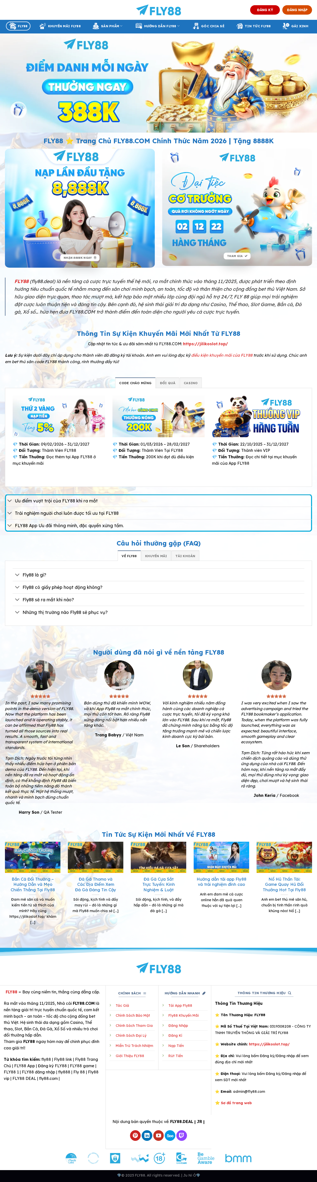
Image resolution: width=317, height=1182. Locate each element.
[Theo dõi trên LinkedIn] (147, 1135)
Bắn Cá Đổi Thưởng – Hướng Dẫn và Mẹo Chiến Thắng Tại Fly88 (33, 884)
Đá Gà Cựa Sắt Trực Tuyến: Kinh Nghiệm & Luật (158, 884)
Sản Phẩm (110, 26)
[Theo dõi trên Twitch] (181, 1135)
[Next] (313, 889)
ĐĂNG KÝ (265, 10)
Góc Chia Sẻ (212, 26)
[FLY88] (158, 10)
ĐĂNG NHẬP (297, 10)
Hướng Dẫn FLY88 (160, 26)
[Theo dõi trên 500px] (170, 1135)
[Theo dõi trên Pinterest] (135, 1135)
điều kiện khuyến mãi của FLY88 (221, 355)
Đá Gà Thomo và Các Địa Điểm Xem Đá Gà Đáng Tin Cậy (95, 884)
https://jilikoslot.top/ (205, 343)
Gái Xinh (299, 26)
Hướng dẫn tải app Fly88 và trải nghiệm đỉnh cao (221, 881)
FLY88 (22, 26)
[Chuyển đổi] (10, 501)
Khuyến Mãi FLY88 (64, 26)
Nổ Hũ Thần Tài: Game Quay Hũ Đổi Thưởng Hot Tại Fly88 (284, 884)
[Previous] (4, 889)
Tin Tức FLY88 (258, 26)
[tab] (135, 382)
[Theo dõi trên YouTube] (158, 1135)
